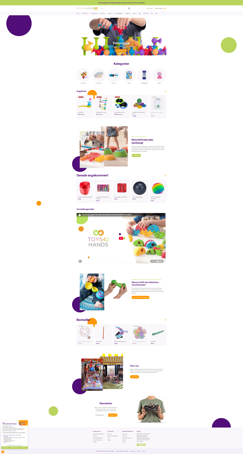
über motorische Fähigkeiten (140, 297)
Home (78, 13)
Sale (156, 13)
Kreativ (109, 13)
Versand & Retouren (97, 440)
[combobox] (115, 8)
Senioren (124, 440)
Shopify (117, 451)
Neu (152, 13)
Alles (140, 13)
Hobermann (124, 434)
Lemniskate (124, 436)
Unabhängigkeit (118, 13)
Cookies (143, 451)
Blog (134, 13)
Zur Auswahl (136, 155)
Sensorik (103, 13)
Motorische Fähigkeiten (113, 436)
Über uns (109, 434)
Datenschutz (132, 451)
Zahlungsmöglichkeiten (98, 438)
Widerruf (138, 451)
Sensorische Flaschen (127, 438)
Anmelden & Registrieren (98, 434)
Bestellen (95, 436)
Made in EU (145, 13)
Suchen (123, 442)
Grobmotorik (94, 13)
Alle (165, 91)
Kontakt (109, 440)
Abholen (95, 442)
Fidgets (127, 13)
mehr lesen (134, 376)
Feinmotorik (84, 13)
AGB (108, 438)
